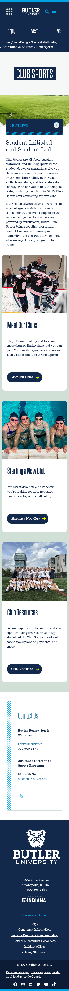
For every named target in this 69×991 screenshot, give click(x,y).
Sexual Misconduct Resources (35, 941)
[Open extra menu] (9, 11)
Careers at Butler (34, 915)
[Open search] (47, 11)
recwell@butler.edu (31, 744)
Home (6, 42)
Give (58, 31)
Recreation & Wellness (17, 47)
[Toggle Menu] (56, 125)
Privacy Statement (34, 952)
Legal (34, 924)
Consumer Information (34, 930)
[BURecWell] (10, 114)
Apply (11, 31)
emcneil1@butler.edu (32, 779)
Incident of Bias (34, 947)
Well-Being (20, 42)
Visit (34, 31)
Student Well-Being (44, 42)
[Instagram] (22, 796)
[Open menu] (54, 11)
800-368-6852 (37, 889)
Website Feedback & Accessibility (34, 935)
